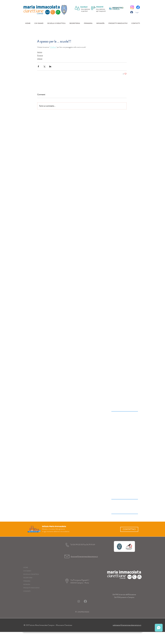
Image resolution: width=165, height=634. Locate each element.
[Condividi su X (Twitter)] (44, 66)
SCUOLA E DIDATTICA (31, 574)
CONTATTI (26, 591)
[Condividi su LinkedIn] (50, 66)
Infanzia (39, 58)
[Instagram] (132, 7)
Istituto (39, 52)
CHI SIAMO (27, 571)
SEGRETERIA (27, 577)
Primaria (40, 55)
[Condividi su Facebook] (38, 66)
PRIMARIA (26, 581)
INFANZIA (26, 584)
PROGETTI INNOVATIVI (31, 588)
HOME (25, 567)
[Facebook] (138, 7)
